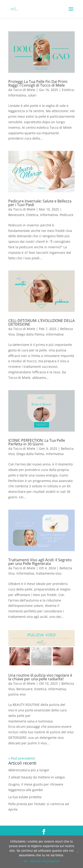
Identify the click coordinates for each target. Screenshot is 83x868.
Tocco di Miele (24, 90)
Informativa (17, 95)
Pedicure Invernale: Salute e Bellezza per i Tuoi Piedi (39, 203)
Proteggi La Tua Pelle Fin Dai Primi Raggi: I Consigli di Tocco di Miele (37, 83)
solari (32, 95)
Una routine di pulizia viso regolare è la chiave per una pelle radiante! (40, 677)
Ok (25, 861)
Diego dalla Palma (30, 334)
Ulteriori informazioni (45, 861)
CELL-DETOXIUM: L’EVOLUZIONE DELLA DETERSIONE (41, 322)
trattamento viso (48, 573)
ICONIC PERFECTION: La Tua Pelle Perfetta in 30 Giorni (36, 442)
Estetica (68, 90)
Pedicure (66, 215)
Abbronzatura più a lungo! (28, 770)
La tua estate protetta (25, 797)
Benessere (16, 215)
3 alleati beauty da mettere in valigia (36, 777)
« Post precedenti (21, 758)
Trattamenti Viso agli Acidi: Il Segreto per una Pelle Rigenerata (40, 561)
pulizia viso (17, 694)
